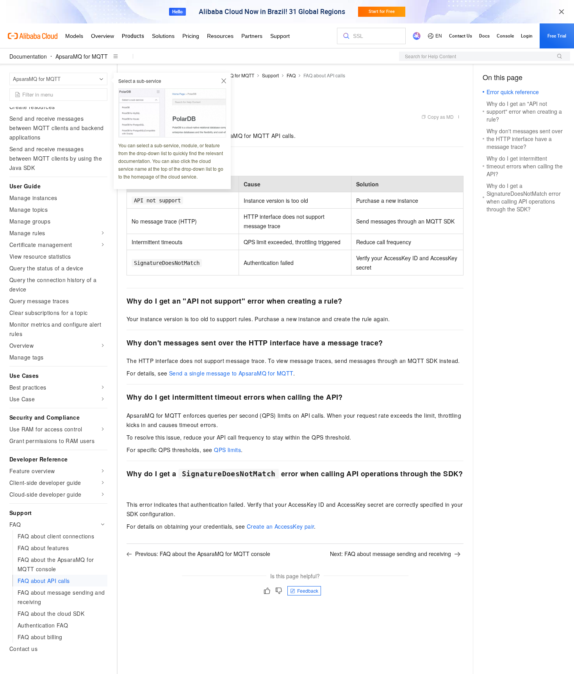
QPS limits (227, 450)
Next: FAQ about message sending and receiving (390, 554)
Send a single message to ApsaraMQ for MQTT (231, 373)
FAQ (291, 75)
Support (270, 75)
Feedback (307, 590)
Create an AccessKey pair (280, 526)
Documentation (28, 56)
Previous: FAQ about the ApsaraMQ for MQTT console (202, 554)
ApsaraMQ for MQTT (81, 56)
